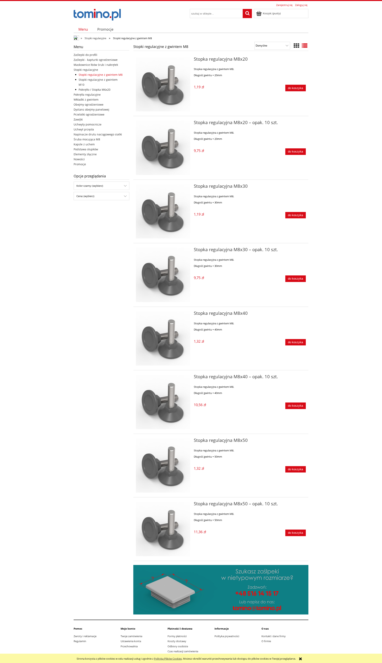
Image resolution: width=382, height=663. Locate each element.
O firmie (266, 641)
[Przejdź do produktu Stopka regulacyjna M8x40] (163, 338)
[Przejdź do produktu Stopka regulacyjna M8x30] (163, 211)
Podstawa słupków (86, 149)
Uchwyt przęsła (84, 129)
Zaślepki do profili (85, 55)
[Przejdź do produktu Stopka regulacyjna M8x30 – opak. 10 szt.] (163, 275)
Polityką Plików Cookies (168, 658)
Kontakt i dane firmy (273, 636)
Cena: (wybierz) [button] (85, 196)
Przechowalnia (129, 646)
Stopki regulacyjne (86, 70)
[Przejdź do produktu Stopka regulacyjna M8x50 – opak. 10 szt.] (163, 529)
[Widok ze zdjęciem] (296, 45)
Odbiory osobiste (178, 646)
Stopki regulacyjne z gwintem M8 (101, 75)
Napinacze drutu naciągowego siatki (98, 134)
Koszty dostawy (177, 641)
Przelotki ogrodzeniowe (89, 114)
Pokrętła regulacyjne (87, 94)
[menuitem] (83, 29)
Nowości (79, 159)
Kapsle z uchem (84, 144)
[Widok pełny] (304, 45)
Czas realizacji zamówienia (183, 651)
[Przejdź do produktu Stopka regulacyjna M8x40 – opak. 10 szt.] (163, 402)
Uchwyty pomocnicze (87, 124)
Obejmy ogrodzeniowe (88, 104)
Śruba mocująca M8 (87, 139)
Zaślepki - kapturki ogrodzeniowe (96, 60)
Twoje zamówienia (131, 636)
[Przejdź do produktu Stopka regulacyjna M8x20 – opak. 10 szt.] (163, 148)
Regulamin (80, 641)
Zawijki (78, 119)
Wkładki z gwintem (86, 99)
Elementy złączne (85, 154)
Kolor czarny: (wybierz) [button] (89, 186)
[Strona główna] (97, 14)
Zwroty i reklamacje (85, 636)
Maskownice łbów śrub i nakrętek (96, 65)
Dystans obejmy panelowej (91, 109)
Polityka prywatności (226, 636)
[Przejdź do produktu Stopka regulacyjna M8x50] (163, 465)
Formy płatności (177, 636)
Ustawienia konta (131, 641)
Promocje (80, 164)
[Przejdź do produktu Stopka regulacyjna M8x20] (163, 84)
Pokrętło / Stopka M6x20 (94, 89)
